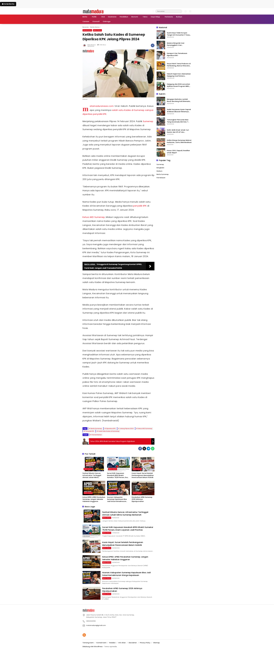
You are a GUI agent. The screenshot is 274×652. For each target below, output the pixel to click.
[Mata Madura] (93, 11)
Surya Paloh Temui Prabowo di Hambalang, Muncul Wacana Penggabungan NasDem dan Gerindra (179, 65)
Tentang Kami (88, 643)
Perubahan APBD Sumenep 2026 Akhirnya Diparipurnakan (142, 499)
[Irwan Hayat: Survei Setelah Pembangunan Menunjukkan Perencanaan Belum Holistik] (143, 464)
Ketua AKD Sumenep (94, 217)
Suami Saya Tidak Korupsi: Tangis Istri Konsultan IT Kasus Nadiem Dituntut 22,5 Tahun (179, 34)
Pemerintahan (87, 30)
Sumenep (148, 121)
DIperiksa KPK (111, 429)
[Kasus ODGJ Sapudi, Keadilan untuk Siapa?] (161, 152)
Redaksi (112, 643)
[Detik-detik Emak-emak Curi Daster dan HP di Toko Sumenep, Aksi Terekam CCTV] (161, 132)
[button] (180, 11)
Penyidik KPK (89, 431)
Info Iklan (122, 643)
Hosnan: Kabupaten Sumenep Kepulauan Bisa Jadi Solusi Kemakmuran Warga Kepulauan (117, 499)
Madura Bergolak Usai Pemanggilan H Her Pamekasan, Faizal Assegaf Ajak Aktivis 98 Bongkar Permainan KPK (177, 44)
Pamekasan (161, 177)
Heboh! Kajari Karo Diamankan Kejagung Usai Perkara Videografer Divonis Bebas (179, 75)
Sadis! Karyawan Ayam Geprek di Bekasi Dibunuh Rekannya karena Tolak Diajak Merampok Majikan (179, 110)
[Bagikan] (152, 45)
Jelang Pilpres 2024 (127, 429)
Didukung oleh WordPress (93, 646)
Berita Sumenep (96, 429)
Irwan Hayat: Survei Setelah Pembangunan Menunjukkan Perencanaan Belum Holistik (143, 475)
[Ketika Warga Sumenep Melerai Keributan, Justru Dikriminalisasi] (161, 142)
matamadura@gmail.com (96, 625)
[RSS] (84, 635)
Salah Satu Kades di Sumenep (108, 431)
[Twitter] (144, 448)
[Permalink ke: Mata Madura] (85, 45)
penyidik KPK (140, 205)
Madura (159, 171)
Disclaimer (133, 643)
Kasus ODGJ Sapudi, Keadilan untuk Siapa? (178, 151)
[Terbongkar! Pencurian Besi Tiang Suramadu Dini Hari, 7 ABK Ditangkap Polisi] (161, 121)
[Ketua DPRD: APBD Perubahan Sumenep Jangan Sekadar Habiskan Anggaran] (94, 488)
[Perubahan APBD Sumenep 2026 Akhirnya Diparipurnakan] (143, 488)
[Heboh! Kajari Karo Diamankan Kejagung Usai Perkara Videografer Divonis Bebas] (161, 76)
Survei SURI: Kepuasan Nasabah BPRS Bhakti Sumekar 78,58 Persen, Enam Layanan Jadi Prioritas (118, 475)
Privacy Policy (145, 643)
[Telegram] (148, 448)
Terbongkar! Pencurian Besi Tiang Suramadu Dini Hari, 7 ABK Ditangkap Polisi (177, 121)
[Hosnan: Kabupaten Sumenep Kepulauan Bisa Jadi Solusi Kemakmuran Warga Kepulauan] (118, 488)
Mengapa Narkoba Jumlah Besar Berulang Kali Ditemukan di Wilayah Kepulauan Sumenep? (179, 100)
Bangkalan (160, 168)
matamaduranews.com (102, 106)
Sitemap (156, 643)
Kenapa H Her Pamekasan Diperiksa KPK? (177, 54)
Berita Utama (97, 30)
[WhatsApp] (152, 448)
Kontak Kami (101, 643)
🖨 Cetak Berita (8, 4)
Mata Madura (91, 44)
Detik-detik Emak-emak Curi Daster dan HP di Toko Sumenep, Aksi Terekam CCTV (178, 131)
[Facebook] (140, 448)
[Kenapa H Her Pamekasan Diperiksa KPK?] (161, 55)
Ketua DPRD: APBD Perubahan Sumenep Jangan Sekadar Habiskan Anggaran (94, 499)
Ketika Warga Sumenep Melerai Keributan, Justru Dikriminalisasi (179, 141)
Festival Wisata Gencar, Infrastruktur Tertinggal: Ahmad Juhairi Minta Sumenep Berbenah (92, 475)
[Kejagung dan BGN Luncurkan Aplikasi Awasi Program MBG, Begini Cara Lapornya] (161, 86)
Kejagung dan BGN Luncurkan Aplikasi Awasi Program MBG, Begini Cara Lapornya (178, 85)
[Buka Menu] (190, 11)
